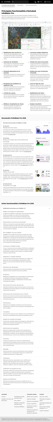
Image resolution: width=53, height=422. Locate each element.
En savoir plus (24, 165)
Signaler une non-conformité (12, 419)
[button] (26, 123)
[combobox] (20, 2)
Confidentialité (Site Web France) (8, 418)
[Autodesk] (7, 1)
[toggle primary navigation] (3, 2)
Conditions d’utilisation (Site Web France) (26, 419)
